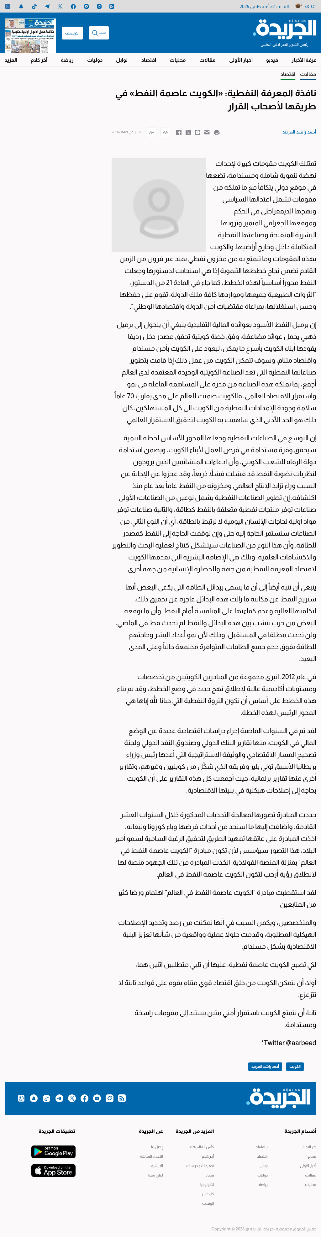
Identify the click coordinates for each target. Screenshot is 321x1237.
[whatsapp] (8, 6)
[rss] (111, 6)
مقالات (207, 60)
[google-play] (53, 1148)
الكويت (295, 1066)
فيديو (272, 60)
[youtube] (86, 6)
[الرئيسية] (284, 28)
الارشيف (72, 33)
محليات (178, 60)
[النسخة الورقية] (30, 33)
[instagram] (99, 6)
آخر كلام (39, 60)
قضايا (210, 1175)
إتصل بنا (157, 1147)
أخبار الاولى (308, 1166)
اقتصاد (148, 60)
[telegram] (47, 6)
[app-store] (53, 1167)
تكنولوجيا (207, 1184)
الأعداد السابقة (151, 1156)
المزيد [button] (11, 60)
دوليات (95, 60)
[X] (60, 6)
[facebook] (73, 6)
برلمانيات (261, 1147)
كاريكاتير (208, 1194)
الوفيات (208, 1203)
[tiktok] (34, 6)
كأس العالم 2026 (201, 1147)
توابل (122, 60)
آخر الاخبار (309, 1147)
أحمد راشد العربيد (265, 1066)
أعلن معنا (155, 1175)
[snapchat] (21, 6)
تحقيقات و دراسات (200, 1166)
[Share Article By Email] (207, 131)
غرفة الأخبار (304, 60)
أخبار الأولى (241, 60)
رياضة (67, 60)
